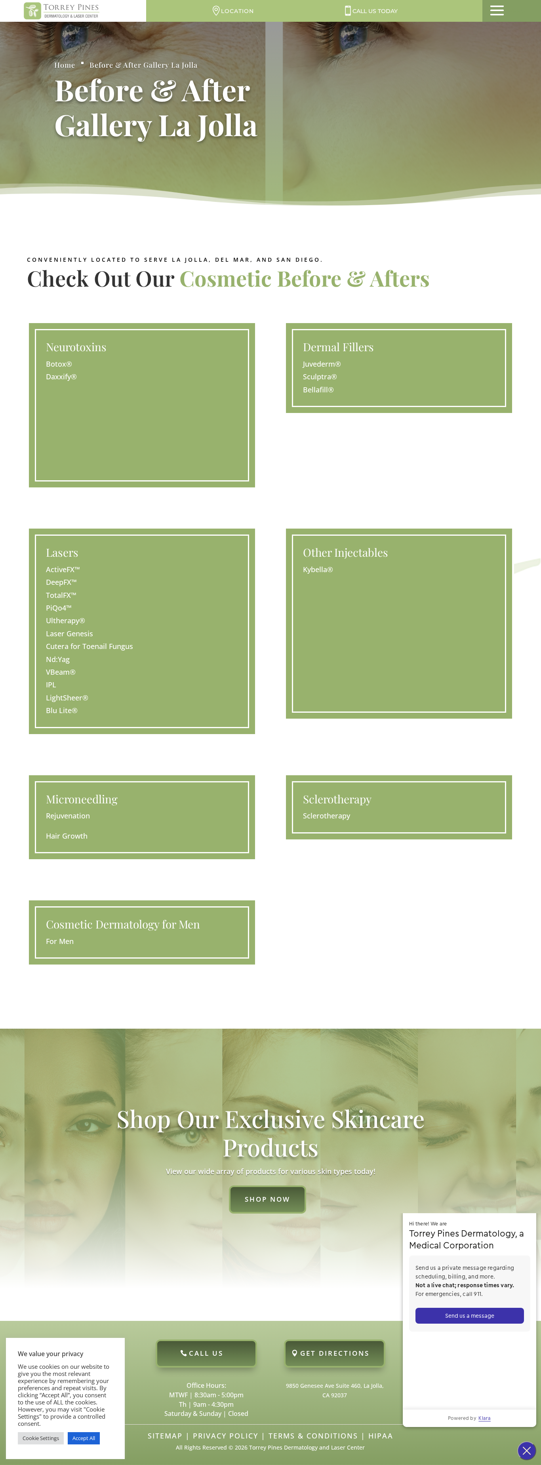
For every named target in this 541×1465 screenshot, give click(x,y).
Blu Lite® (62, 710)
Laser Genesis (69, 633)
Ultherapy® (65, 620)
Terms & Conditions (313, 1435)
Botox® (59, 364)
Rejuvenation (68, 815)
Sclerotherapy (326, 815)
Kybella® (318, 569)
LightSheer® (67, 697)
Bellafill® (318, 389)
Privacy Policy (225, 1435)
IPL (51, 684)
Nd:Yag (58, 659)
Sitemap (165, 1435)
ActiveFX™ (63, 569)
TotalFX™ (61, 595)
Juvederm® (322, 364)
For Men (60, 941)
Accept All (83, 1438)
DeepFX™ (61, 582)
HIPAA (380, 1435)
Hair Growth (67, 836)
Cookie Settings (41, 1438)
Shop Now (267, 1199)
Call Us (206, 1353)
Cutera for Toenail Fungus (89, 646)
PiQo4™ (59, 608)
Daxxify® (61, 376)
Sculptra (320, 376)
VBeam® (61, 672)
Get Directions (335, 1353)
